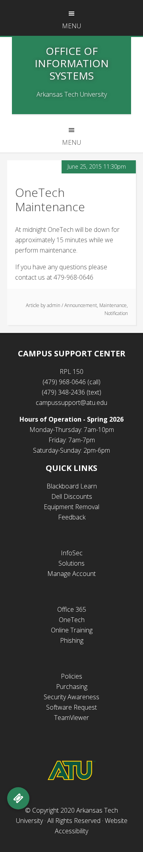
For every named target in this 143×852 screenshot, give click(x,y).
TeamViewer (71, 717)
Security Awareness (71, 696)
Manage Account (71, 573)
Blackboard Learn (71, 486)
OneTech (72, 619)
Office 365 (71, 609)
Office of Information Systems (72, 63)
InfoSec (72, 553)
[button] (18, 798)
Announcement (80, 305)
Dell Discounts (71, 496)
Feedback (71, 517)
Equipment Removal (71, 506)
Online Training (72, 630)
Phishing (71, 640)
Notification (116, 313)
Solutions (71, 563)
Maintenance (113, 305)
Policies (71, 676)
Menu (71, 25)
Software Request (71, 707)
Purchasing (71, 686)
